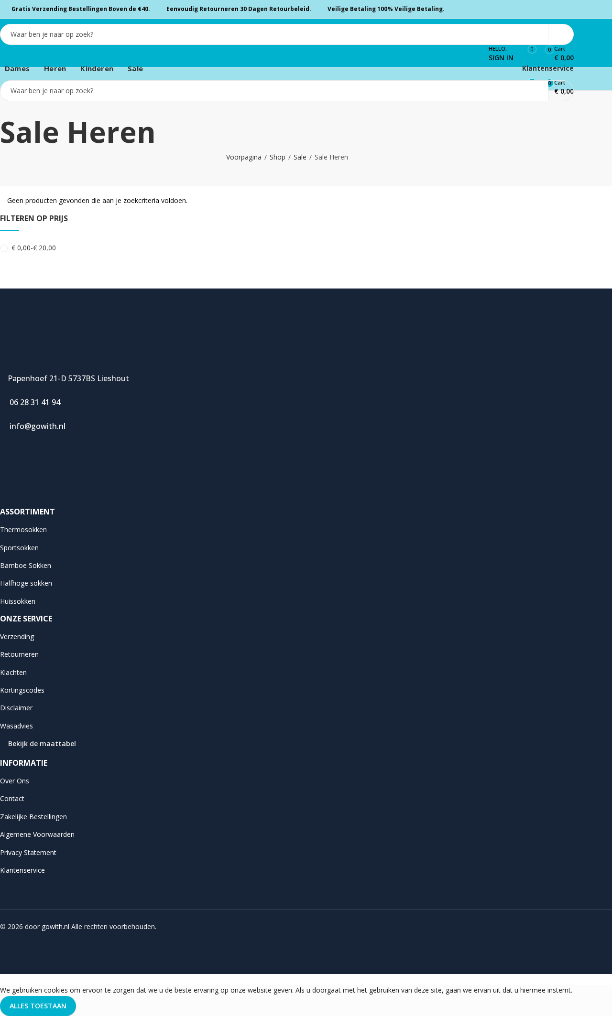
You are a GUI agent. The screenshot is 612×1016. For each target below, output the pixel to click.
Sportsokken (19, 547)
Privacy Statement (28, 852)
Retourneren (19, 654)
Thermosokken (23, 529)
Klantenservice (547, 68)
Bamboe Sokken (25, 565)
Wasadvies (16, 725)
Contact (12, 798)
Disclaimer (16, 707)
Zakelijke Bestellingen (33, 816)
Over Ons (14, 780)
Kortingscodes (22, 690)
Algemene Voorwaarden (37, 834)
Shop (277, 156)
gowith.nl (55, 926)
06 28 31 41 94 (33, 402)
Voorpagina (244, 156)
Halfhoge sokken (26, 583)
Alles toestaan (38, 1005)
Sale (300, 156)
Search (561, 34)
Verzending (17, 636)
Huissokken (17, 601)
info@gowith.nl (36, 426)
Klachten (13, 672)
